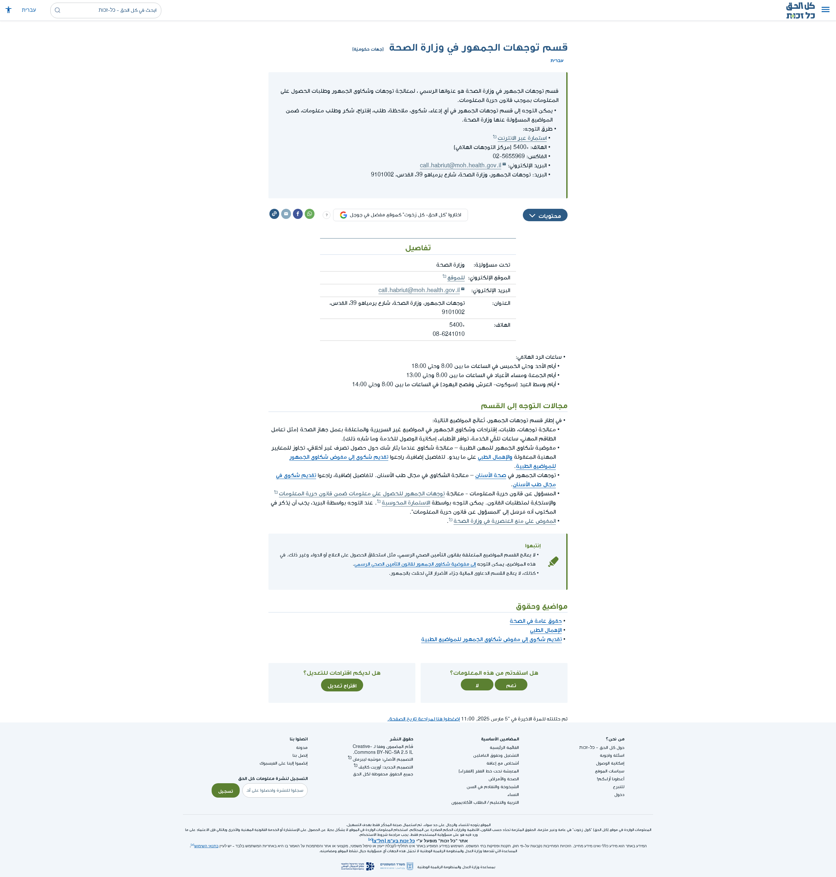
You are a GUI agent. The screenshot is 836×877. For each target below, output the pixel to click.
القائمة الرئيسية (504, 747)
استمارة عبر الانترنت (522, 138)
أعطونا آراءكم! (610, 778)
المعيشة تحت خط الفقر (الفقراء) (488, 771)
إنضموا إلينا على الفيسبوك (284, 763)
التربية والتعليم (504, 802)
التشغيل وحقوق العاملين (496, 755)
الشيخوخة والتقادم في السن (493, 786)
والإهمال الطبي (495, 457)
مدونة (302, 747)
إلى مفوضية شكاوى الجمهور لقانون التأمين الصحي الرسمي (415, 564)
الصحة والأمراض (504, 778)
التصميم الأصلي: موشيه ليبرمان (383, 759)
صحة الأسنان (490, 475)
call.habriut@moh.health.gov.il (460, 165)
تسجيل (225, 790)
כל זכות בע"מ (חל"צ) (393, 840)
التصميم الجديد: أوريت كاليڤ (386, 767)
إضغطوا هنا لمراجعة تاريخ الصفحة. (423, 719)
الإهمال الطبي (546, 630)
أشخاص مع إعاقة (503, 763)
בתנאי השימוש (206, 846)
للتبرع (618, 786)
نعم (511, 684)
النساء (513, 794)
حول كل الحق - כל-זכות (601, 747)
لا (477, 684)
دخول (619, 794)
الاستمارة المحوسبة (406, 503)
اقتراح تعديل (342, 684)
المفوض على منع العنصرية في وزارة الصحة (505, 521)
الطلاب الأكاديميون (468, 802)
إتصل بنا (300, 755)
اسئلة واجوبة (612, 755)
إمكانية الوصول (610, 763)
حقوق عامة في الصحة (536, 621)
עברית (29, 10)
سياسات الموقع (609, 771)
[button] (825, 10)
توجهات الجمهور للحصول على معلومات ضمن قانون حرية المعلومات (362, 493)
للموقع (456, 277)
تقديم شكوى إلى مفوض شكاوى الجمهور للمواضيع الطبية (491, 639)
